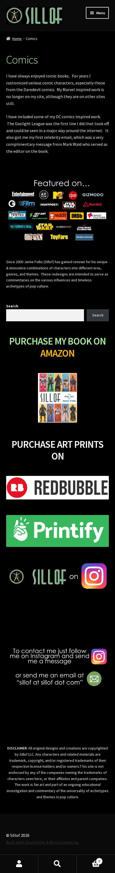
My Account (19, 864)
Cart (88, 859)
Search (12, 306)
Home (17, 38)
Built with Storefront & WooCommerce (42, 842)
